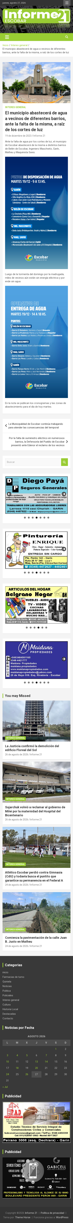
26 (26, 1074)
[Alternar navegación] (7, 37)
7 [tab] (48, 518)
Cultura (7, 1004)
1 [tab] (25, 518)
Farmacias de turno (13, 977)
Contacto (8, 1018)
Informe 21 (39, 135)
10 (7, 1061)
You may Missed (17, 696)
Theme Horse (22, 1217)
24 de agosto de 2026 (16, 884)
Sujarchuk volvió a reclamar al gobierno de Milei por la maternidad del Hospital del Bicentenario (35, 811)
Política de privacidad (52, 1212)
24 (7, 1074)
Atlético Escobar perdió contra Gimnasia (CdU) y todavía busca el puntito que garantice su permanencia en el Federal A (34, 876)
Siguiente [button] (63, 494)
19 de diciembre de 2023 (18, 135)
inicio (5, 972)
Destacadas (9, 1013)
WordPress (62, 1217)
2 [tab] (29, 518)
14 (46, 1061)
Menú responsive (66, 3)
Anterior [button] (9, 494)
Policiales (8, 995)
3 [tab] (33, 518)
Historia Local (10, 1009)
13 (36, 1061)
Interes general (15, 107)
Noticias (7, 986)
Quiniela (7, 981)
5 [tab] (40, 518)
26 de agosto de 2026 (16, 754)
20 (36, 1068)
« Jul (5, 1086)
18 (17, 1068)
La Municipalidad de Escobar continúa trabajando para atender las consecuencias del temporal (35, 425)
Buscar (64, 462)
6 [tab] (44, 518)
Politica (7, 990)
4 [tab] (37, 518)
